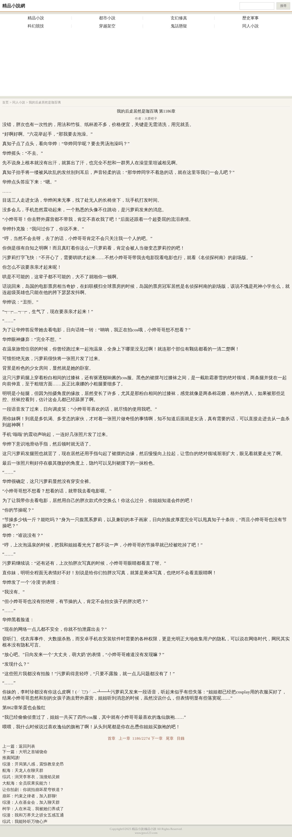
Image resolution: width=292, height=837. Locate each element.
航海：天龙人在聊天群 (22, 770)
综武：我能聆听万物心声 (24, 821)
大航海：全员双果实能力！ (27, 783)
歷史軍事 (250, 18)
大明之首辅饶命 (33, 751)
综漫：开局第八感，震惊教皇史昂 (33, 764)
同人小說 (250, 26)
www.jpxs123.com (146, 832)
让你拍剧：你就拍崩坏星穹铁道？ (33, 789)
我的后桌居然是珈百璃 (45, 102)
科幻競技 (36, 26)
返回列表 (27, 746)
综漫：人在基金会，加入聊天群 (31, 802)
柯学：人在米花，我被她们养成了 (33, 808)
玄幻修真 (179, 18)
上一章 (124, 738)
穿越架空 (107, 26)
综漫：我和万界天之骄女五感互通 (33, 815)
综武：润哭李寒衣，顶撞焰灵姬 (31, 777)
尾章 (170, 738)
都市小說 (107, 18)
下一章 (157, 738)
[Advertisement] (146, 64)
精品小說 (36, 18)
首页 (5, 102)
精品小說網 (13, 5)
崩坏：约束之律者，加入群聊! (29, 796)
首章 (111, 738)
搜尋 (283, 6)
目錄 (181, 738)
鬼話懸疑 (179, 26)
